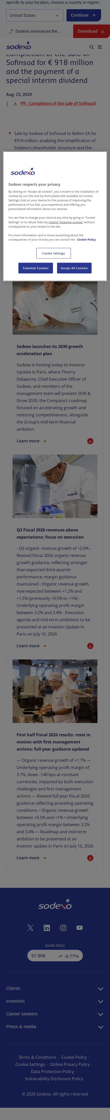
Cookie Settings (53, 253)
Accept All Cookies (74, 268)
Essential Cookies (35, 268)
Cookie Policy (86, 239)
